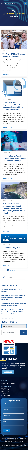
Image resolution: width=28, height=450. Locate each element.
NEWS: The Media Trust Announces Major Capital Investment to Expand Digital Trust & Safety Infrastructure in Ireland (14, 208)
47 (17, 270)
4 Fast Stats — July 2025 (11, 248)
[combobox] (16, 277)
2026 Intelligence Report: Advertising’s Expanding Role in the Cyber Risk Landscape (14, 158)
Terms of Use (23, 445)
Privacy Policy (16, 445)
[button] (25, 3)
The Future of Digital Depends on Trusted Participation (14, 55)
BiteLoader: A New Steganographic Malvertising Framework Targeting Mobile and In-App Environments (13, 106)
